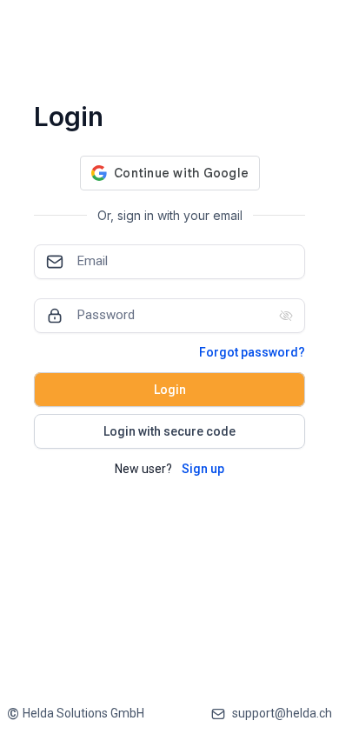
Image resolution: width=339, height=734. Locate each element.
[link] (75, 713)
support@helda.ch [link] (282, 713)
